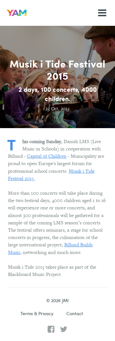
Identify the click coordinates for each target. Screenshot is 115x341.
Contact (74, 313)
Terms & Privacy (36, 313)
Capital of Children (46, 156)
